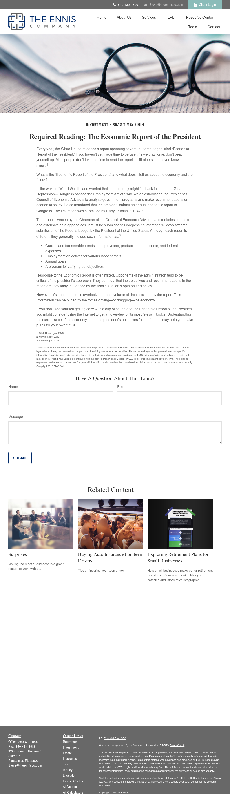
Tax (65, 764)
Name (13, 386)
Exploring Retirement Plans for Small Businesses (178, 557)
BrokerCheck (177, 745)
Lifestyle (69, 775)
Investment (71, 747)
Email (121, 386)
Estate (67, 753)
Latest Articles (73, 781)
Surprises (17, 554)
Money (68, 769)
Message (15, 416)
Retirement (71, 741)
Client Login (207, 4)
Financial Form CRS (115, 738)
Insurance (70, 758)
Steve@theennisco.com (166, 4)
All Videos (70, 786)
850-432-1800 (128, 4)
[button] (101, 17)
